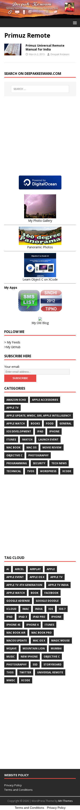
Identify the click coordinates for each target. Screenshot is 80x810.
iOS (50, 609)
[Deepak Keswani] (40, 16)
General (65, 423)
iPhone (54, 431)
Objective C (14, 455)
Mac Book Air (15, 632)
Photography (38, 455)
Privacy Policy (13, 785)
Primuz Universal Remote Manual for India (45, 47)
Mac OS (31, 447)
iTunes (11, 439)
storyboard (52, 664)
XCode (25, 680)
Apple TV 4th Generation (24, 585)
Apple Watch (15, 593)
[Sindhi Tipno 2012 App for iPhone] (51, 309)
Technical (13, 471)
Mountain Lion (34, 648)
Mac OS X (39, 640)
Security (39, 463)
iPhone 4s (13, 625)
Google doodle (47, 601)
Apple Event (15, 577)
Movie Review (51, 447)
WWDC (10, 680)
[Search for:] (40, 89)
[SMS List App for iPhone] (29, 309)
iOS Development (18, 431)
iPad (40, 431)
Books (35, 423)
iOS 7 (62, 609)
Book (34, 593)
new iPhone (29, 656)
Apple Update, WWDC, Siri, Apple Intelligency (38, 415)
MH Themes (65, 801)
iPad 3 (23, 617)
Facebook (51, 593)
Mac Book (13, 447)
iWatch (27, 439)
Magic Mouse (60, 640)
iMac (25, 609)
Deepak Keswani (60, 54)
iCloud (11, 609)
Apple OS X (37, 577)
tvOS (30, 471)
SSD (35, 664)
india (38, 609)
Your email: (12, 367)
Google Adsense (18, 601)
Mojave (11, 648)
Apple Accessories (45, 400)
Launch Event (48, 439)
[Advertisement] (40, 140)
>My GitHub (12, 347)
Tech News (59, 463)
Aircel (19, 569)
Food (50, 423)
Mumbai (56, 648)
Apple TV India (58, 585)
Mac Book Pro (41, 632)
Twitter (25, 672)
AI (7, 569)
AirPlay (35, 569)
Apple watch (15, 423)
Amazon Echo (16, 400)
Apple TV (12, 407)
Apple (51, 569)
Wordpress (48, 471)
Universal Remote (50, 672)
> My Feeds (12, 342)
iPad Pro (39, 617)
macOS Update (16, 640)
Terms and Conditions (18, 790)
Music (10, 656)
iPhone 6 (32, 625)
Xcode (66, 471)
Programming (16, 463)
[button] (74, 22)
